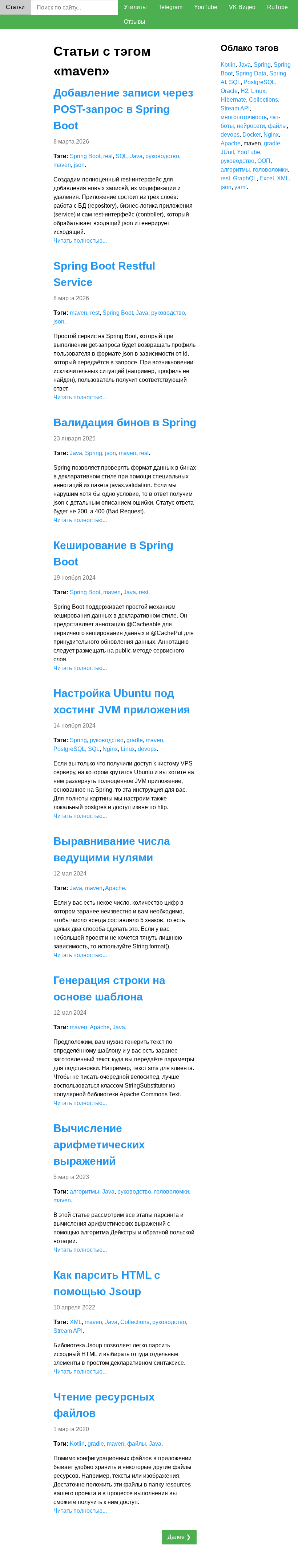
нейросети (251, 126)
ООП (263, 161)
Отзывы (134, 22)
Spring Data (250, 73)
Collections (134, 1322)
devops (147, 749)
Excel (266, 178)
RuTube (277, 7)
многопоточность (244, 117)
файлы (136, 1444)
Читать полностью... (80, 241)
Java (136, 156)
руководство (162, 156)
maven (62, 165)
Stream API (67, 1331)
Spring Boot (85, 156)
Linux (128, 749)
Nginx (110, 749)
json (79, 165)
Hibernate (233, 100)
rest (108, 156)
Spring (93, 453)
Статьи (15, 7)
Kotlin (77, 1444)
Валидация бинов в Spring (124, 422)
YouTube (205, 7)
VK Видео (242, 7)
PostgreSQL (69, 749)
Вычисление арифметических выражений (99, 1144)
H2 (244, 91)
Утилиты (135, 7)
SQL (121, 156)
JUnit (227, 152)
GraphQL (245, 178)
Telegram (170, 7)
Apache (115, 888)
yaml (240, 187)
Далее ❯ (179, 1537)
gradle (134, 740)
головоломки (171, 1191)
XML (76, 1322)
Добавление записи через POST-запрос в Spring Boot (123, 109)
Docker (251, 135)
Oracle (229, 91)
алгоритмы (84, 1191)
